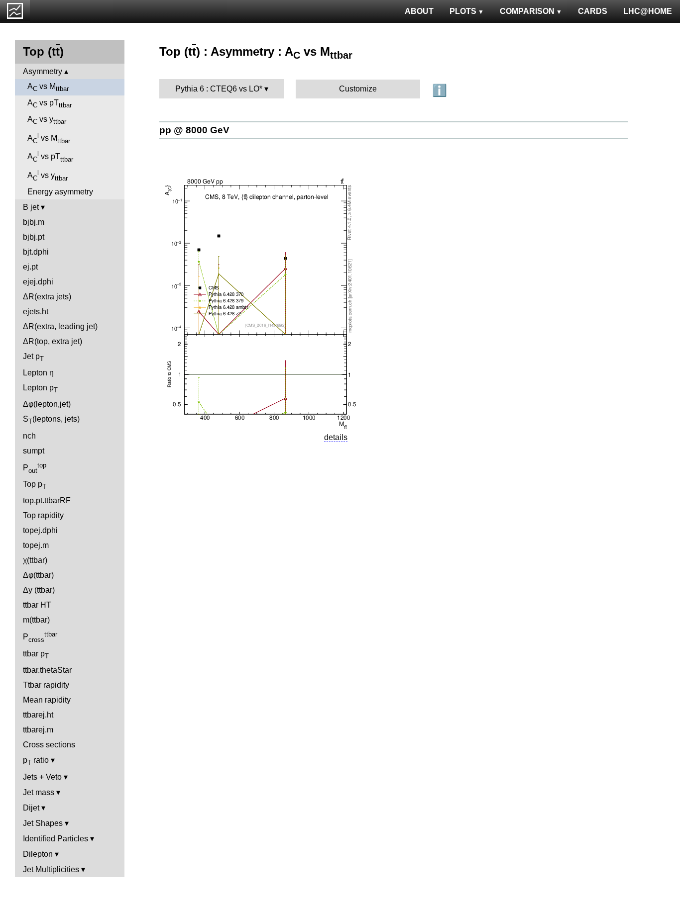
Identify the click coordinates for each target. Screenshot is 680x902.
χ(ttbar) (35, 560)
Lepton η (38, 372)
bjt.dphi (36, 252)
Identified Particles (55, 838)
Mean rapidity (47, 700)
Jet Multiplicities (51, 869)
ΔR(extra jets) (47, 296)
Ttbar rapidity (46, 685)
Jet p (33, 357)
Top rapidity (43, 515)
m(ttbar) (36, 620)
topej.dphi (40, 530)
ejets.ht (35, 311)
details (335, 437)
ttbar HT (37, 605)
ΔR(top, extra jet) (52, 341)
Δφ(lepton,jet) (47, 404)
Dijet (31, 808)
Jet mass (38, 792)
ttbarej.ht (38, 715)
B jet (31, 207)
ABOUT (419, 11)
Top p (34, 485)
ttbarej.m (38, 729)
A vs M (48, 87)
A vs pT (49, 103)
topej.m (36, 545)
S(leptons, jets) (51, 420)
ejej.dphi (38, 281)
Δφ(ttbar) (38, 575)
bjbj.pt (33, 237)
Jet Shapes (43, 823)
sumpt (33, 451)
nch (29, 436)
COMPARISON (527, 11)
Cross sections (49, 744)
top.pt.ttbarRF (47, 500)
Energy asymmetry (60, 191)
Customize (358, 89)
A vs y (46, 120)
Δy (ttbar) (39, 590)
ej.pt (30, 267)
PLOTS (463, 11)
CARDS (592, 11)
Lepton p (40, 388)
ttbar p (36, 654)
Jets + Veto (42, 777)
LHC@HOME (647, 11)
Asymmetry (42, 71)
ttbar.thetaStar (47, 670)
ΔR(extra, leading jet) (60, 326)
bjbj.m (33, 222)
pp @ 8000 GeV (194, 130)
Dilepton (38, 854)
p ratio (36, 761)
